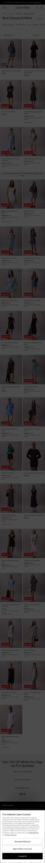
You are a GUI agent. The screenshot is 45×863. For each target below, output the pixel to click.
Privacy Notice (11, 835)
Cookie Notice (33, 833)
